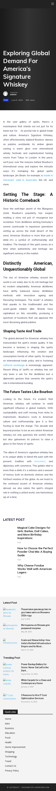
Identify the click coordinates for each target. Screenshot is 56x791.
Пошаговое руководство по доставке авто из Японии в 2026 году (36, 612)
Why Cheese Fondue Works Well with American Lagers (34, 569)
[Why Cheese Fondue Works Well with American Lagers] (9, 570)
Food (6, 100)
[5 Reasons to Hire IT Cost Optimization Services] (11, 699)
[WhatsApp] (28, 106)
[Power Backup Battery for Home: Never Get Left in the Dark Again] (11, 669)
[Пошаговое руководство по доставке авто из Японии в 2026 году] (11, 613)
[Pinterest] (20, 106)
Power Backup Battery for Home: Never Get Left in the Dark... (35, 667)
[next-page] (10, 583)
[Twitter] (13, 106)
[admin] (6, 93)
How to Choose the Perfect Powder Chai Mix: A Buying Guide (35, 552)
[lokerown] (4, 4)
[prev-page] (5, 583)
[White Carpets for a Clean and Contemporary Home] (11, 684)
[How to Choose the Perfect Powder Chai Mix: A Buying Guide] (9, 553)
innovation (39, 461)
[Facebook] (6, 106)
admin (13, 94)
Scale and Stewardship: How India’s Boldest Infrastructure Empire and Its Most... (36, 643)
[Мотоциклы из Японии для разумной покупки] (11, 629)
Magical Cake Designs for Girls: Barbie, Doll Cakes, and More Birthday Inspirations (33, 533)
